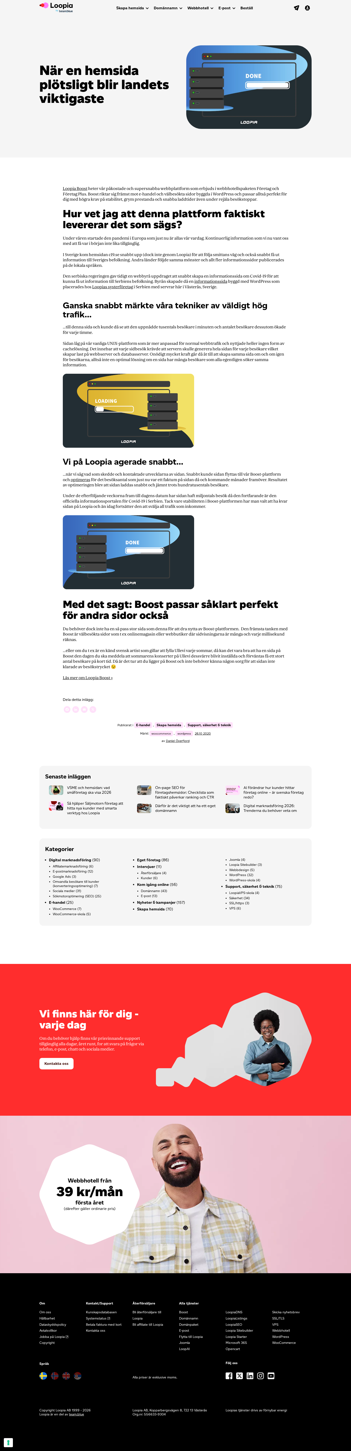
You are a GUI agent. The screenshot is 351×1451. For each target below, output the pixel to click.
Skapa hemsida (130, 8)
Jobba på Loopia (52, 1337)
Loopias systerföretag (112, 286)
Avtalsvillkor (48, 1331)
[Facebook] (67, 710)
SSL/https (236, 903)
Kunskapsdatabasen (101, 1312)
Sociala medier (64, 891)
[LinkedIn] (75, 710)
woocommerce (161, 733)
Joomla (234, 860)
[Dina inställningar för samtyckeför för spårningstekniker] (8, 1442)
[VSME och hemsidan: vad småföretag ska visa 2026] (58, 791)
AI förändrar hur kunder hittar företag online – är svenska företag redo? (274, 792)
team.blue (76, 1414)
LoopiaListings (236, 1318)
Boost (183, 1312)
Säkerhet (236, 898)
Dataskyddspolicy (52, 1325)
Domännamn (166, 8)
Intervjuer (146, 866)
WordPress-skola (242, 880)
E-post (224, 8)
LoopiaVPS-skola (241, 893)
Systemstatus (96, 1318)
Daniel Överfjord (178, 741)
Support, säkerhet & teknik (209, 725)
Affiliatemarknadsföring (70, 866)
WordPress (237, 875)
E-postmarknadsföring (70, 871)
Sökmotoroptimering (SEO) (73, 896)
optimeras (80, 479)
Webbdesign (239, 870)
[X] (93, 710)
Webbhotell (198, 8)
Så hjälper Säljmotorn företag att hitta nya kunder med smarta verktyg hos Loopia (95, 808)
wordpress (184, 733)
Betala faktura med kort (104, 1325)
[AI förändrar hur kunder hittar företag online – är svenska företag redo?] (234, 791)
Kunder (146, 878)
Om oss (45, 1312)
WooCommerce (64, 909)
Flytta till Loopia (191, 1337)
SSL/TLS (278, 1318)
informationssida (210, 281)
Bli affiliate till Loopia (148, 1325)
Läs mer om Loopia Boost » (88, 677)
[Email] (84, 710)
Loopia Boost (75, 188)
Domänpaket (188, 1325)
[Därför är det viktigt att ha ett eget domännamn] (146, 809)
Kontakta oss (56, 1063)
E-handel (143, 725)
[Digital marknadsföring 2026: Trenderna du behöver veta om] (234, 809)
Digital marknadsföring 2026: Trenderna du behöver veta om (270, 808)
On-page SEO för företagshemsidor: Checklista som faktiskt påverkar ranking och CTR (184, 792)
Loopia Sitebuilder (243, 865)
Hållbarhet (47, 1318)
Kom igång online (153, 884)
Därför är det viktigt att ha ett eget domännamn (185, 808)
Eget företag (148, 860)
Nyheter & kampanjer (156, 902)
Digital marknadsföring (70, 860)
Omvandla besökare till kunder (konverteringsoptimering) (76, 884)
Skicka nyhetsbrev (286, 1312)
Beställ (246, 8)
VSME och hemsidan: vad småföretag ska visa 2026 (89, 790)
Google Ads (62, 877)
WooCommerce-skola (69, 914)
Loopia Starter (236, 1337)
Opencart (233, 1349)
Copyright (47, 1343)
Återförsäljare (151, 873)
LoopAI (184, 1349)
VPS (232, 908)
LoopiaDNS (234, 1312)
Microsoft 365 (236, 1343)
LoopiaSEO (234, 1325)
